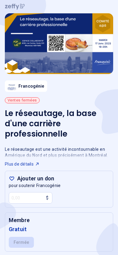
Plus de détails (19, 164)
